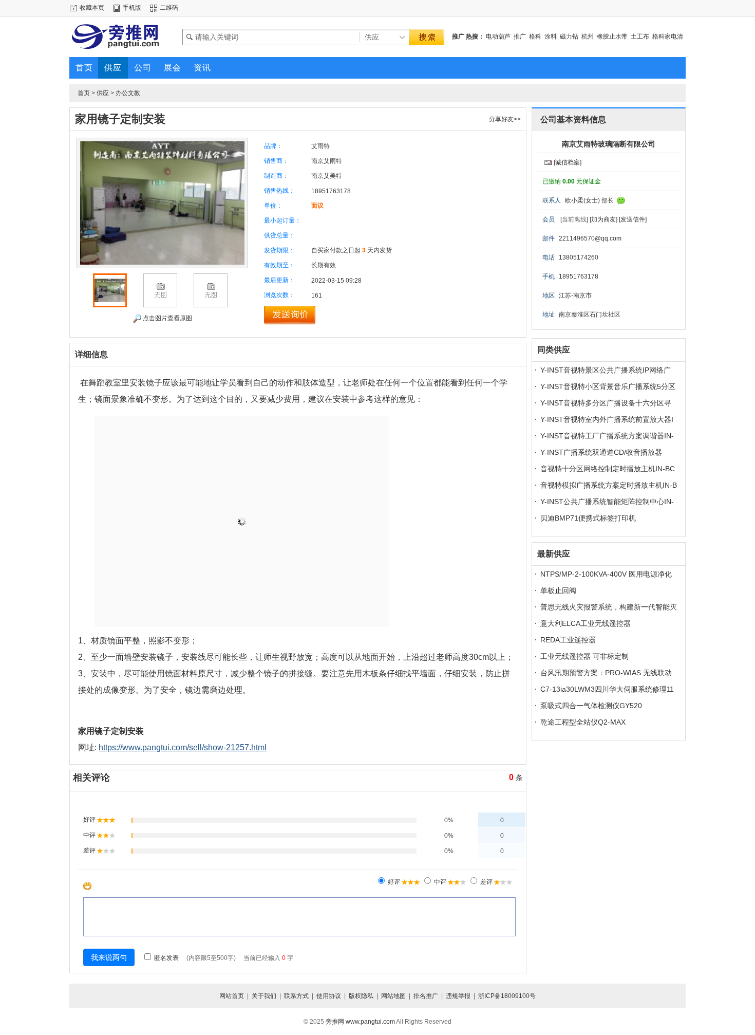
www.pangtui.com (370, 1021)
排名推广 (425, 996)
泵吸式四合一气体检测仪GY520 (591, 705)
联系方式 (296, 996)
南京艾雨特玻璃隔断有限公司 (608, 144)
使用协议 (328, 996)
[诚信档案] (567, 162)
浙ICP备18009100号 (507, 996)
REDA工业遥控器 (568, 640)
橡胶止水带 (612, 36)
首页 (84, 93)
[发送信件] (633, 219)
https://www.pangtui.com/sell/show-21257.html (183, 747)
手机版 (132, 7)
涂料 (550, 36)
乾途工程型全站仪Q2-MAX (583, 722)
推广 (520, 36)
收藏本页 (92, 7)
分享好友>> (505, 119)
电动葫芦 (498, 36)
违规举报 (458, 996)
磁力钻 (569, 36)
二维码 (169, 7)
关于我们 (264, 996)
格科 (535, 36)
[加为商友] (603, 219)
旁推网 (335, 1021)
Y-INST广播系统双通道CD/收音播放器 (601, 452)
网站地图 (393, 996)
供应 (103, 93)
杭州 (587, 36)
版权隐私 (361, 996)
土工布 (640, 36)
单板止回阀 (558, 590)
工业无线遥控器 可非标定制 (584, 656)
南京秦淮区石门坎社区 (589, 314)
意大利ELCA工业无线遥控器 (585, 623)
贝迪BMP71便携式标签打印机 (588, 518)
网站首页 (231, 996)
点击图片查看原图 (166, 318)
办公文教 (128, 93)
